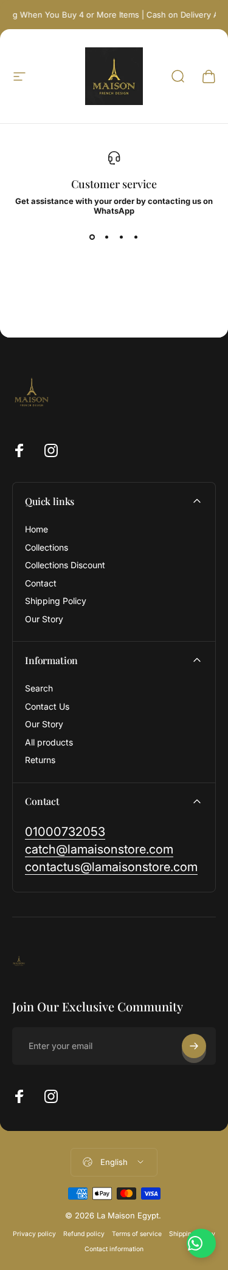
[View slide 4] (136, 237)
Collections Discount (65, 565)
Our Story (44, 619)
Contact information (114, 1249)
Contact (41, 583)
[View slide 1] (92, 237)
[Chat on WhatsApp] (201, 1243)
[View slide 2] (107, 237)
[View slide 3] (121, 237)
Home (36, 529)
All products (49, 742)
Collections (46, 547)
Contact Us (47, 706)
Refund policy (84, 1234)
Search (39, 688)
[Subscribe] (194, 1046)
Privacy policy (34, 1234)
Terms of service (137, 1234)
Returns (40, 760)
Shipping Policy (55, 601)
